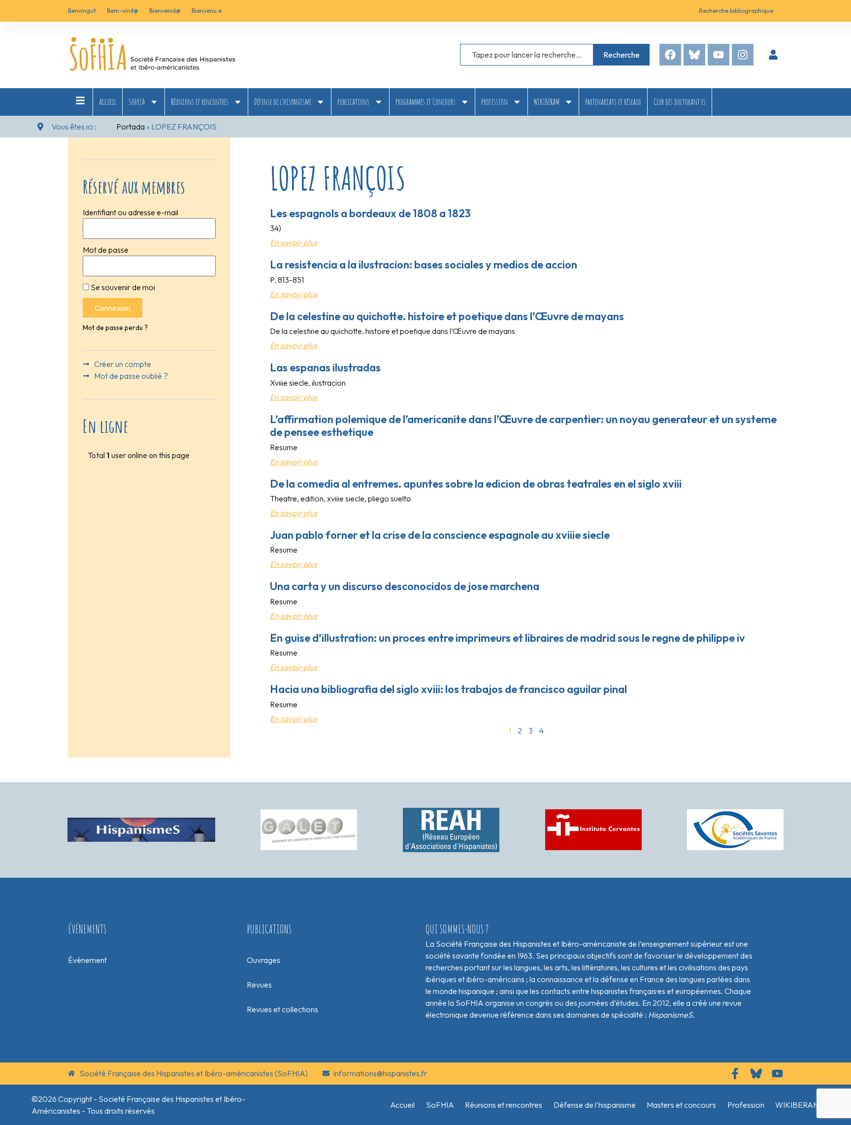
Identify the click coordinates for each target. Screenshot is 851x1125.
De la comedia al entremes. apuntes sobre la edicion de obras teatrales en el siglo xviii (476, 484)
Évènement (87, 960)
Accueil (107, 101)
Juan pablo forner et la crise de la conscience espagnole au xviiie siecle (440, 535)
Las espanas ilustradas (325, 367)
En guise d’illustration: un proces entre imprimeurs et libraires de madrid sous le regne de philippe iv (507, 638)
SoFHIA (137, 101)
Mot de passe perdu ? (115, 327)
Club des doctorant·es (680, 101)
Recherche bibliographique (736, 10)
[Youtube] (718, 55)
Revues (259, 985)
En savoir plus (293, 242)
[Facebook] (670, 55)
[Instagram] (742, 55)
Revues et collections (282, 1009)
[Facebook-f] (735, 1073)
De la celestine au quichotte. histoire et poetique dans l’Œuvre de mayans (447, 316)
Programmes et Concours (425, 101)
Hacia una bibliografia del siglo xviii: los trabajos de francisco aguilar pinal (448, 689)
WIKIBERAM (546, 101)
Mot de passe (106, 250)
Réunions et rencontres (200, 101)
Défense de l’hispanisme (282, 101)
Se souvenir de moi (122, 287)
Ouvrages (263, 960)
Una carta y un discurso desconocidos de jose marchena (404, 586)
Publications (353, 101)
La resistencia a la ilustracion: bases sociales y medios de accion (423, 264)
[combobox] (526, 55)
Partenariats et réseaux (613, 101)
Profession (494, 101)
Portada (130, 127)
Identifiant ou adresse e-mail (130, 212)
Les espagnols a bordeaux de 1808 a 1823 (370, 213)
